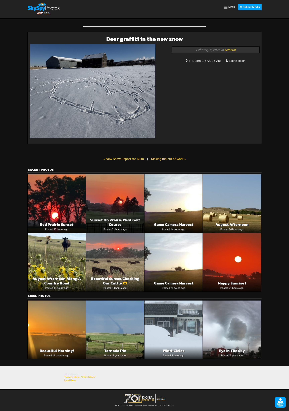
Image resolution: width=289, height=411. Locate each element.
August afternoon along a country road (56, 280)
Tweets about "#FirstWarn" (79, 377)
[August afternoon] (232, 203)
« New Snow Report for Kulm (123, 159)
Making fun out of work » (168, 159)
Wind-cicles (173, 350)
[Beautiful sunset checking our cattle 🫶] (115, 262)
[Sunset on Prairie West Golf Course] (115, 203)
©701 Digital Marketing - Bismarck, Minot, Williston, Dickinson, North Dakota (144, 405)
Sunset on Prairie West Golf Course (115, 222)
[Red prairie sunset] (56, 203)
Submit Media (251, 7)
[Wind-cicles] (173, 329)
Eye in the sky (232, 350)
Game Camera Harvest (173, 224)
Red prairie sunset (56, 224)
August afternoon (232, 224)
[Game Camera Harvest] (173, 203)
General (230, 50)
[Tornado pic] (115, 329)
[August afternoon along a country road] (56, 262)
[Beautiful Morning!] (56, 329)
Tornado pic (115, 350)
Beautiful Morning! (57, 350)
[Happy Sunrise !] (232, 262)
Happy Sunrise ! (232, 283)
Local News (70, 380)
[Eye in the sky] (232, 329)
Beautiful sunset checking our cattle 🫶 (115, 280)
